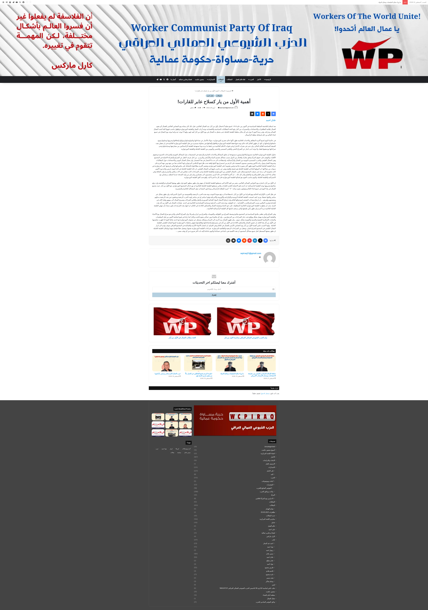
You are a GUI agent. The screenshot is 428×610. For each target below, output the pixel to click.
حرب (157, 449)
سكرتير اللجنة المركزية (267, 519)
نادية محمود (269, 574)
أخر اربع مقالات (186, 449)
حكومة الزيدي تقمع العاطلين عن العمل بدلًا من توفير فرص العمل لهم (380, 2)
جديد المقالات (270, 516)
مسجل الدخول (265, 393)
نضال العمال (271, 598)
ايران (171, 449)
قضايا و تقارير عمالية (185, 79)
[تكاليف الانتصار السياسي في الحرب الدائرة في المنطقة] (171, 425)
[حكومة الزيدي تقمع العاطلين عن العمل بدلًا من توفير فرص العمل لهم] (198, 363)
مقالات (172, 452)
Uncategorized (269, 446)
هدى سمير (269, 578)
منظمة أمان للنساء (269, 595)
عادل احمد (210, 96)
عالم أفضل (271, 526)
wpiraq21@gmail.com (227, 108)
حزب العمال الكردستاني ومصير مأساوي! (168, 373)
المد (272, 474)
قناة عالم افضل (240, 79)
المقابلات (229, 79)
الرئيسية (268, 79)
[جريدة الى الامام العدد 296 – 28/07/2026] (158, 433)
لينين (273, 585)
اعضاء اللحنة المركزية (268, 453)
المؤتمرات (270, 485)
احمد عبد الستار (268, 543)
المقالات (220, 79)
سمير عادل (269, 554)
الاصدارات (211, 79)
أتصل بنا (173, 79)
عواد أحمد (270, 564)
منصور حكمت (199, 79)
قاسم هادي (269, 571)
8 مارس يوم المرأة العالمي (264, 498)
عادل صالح (269, 561)
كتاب (273, 540)
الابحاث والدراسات (269, 460)
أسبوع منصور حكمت (268, 450)
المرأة (273, 495)
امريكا (177, 449)
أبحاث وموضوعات (267, 481)
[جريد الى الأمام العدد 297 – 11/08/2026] (185, 433)
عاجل (273, 522)
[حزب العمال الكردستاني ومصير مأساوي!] (166, 363)
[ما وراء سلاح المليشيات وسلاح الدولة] (230, 363)
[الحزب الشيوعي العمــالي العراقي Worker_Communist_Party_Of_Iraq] (214, 40)
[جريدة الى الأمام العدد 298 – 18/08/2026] (158, 425)
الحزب (252, 79)
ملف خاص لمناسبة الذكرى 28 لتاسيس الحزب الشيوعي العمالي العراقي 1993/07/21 (247, 588)
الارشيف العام (270, 464)
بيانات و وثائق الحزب (266, 491)
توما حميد (270, 547)
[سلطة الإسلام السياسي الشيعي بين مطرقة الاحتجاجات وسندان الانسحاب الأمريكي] (261, 363)
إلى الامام (270, 471)
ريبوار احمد (269, 550)
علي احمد (272, 529)
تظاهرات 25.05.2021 (268, 512)
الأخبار (259, 79)
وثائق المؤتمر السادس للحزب (265, 602)
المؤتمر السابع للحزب (264, 488)
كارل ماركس (270, 536)
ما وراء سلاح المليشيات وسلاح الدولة (232, 373)
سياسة (179, 452)
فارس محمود (269, 567)
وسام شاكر (269, 581)
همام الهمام (269, 509)
